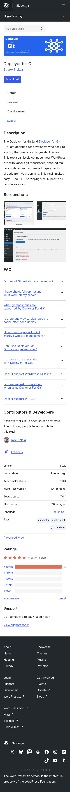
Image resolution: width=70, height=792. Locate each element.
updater (61, 527)
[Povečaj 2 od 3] (61, 205)
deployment (58, 520)
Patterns (42, 666)
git (52, 527)
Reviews (12, 102)
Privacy (8, 666)
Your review (11, 598)
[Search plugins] (41, 28)
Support (12, 120)
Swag (42, 696)
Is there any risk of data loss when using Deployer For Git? (23, 386)
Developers (11, 690)
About (7, 647)
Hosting (9, 659)
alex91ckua (15, 69)
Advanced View (14, 537)
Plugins (41, 659)
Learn (7, 677)
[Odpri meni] (64, 5)
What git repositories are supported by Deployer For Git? (25, 306)
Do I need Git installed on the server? (28, 281)
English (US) (59, 511)
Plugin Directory (13, 16)
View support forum (16, 625)
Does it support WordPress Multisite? (28, 374)
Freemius (17, 452)
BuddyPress (13, 727)
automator (43, 520)
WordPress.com (16, 708)
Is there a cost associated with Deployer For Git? (21, 361)
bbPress (11, 721)
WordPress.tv (14, 696)
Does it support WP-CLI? (20, 399)
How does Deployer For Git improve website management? (24, 334)
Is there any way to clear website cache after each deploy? (26, 320)
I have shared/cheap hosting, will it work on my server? (23, 293)
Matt (9, 714)
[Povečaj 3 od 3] (61, 233)
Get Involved (45, 677)
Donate (43, 690)
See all (62, 598)
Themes (42, 653)
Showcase (44, 647)
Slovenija (18, 743)
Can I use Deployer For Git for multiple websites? (20, 347)
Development (16, 111)
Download (12, 79)
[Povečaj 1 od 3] (29, 205)
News (7, 653)
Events (41, 684)
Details (11, 93)
